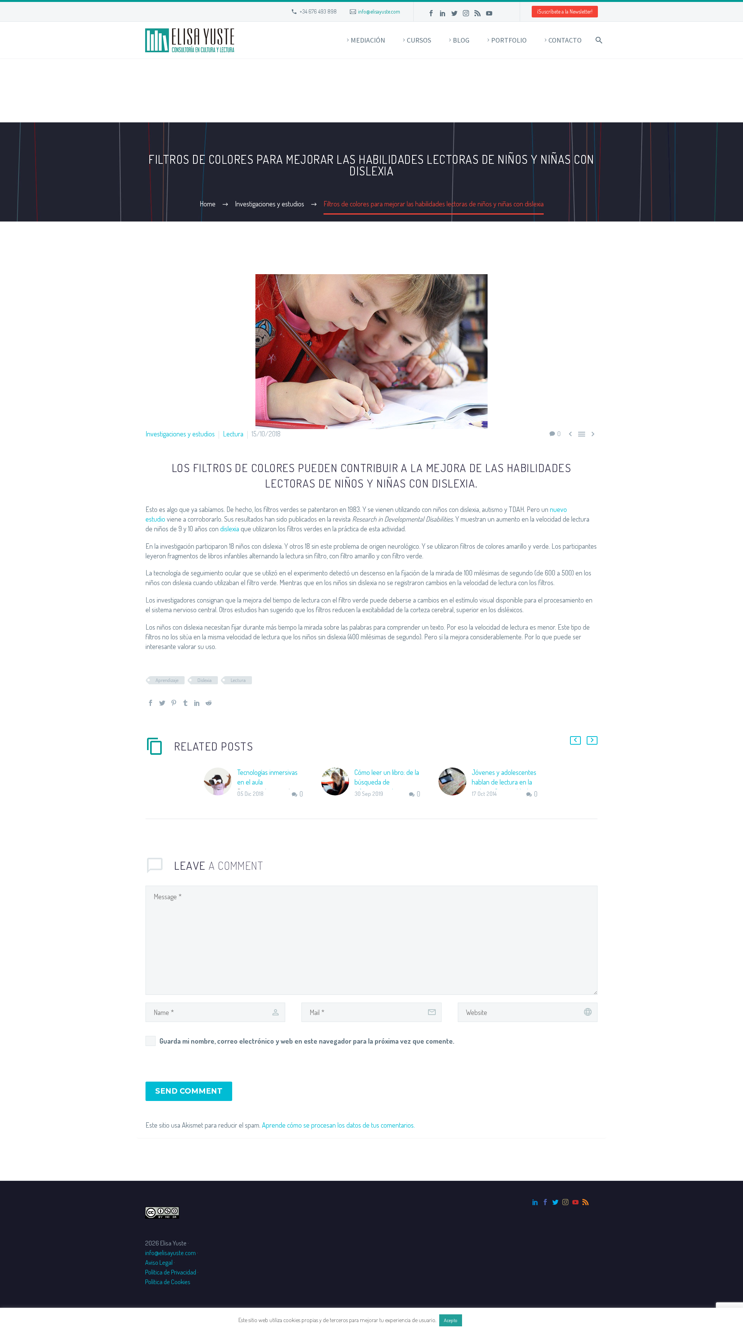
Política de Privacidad (170, 1272)
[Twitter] (454, 13)
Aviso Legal (159, 1262)
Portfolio (509, 40)
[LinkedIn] (443, 13)
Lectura (233, 433)
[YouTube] (489, 13)
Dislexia (204, 680)
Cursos (419, 40)
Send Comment (189, 1091)
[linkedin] (535, 1202)
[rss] (585, 1202)
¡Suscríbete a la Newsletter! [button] (564, 11)
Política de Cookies (167, 1282)
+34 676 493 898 (318, 11)
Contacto (565, 40)
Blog (461, 40)
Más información (484, 1320)
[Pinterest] (174, 703)
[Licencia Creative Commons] (162, 1211)
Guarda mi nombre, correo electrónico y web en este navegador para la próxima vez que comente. (306, 1041)
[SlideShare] (501, 13)
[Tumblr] (185, 703)
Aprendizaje (167, 680)
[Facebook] (431, 13)
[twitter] (555, 1202)
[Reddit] (208, 703)
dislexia (229, 528)
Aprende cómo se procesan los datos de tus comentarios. (338, 1125)
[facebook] (545, 1202)
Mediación (368, 40)
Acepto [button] (450, 1320)
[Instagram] (466, 13)
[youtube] (575, 1202)
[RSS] (477, 13)
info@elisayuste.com (379, 11)
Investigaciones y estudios (180, 433)
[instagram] (565, 1202)
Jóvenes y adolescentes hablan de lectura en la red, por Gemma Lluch (504, 782)
